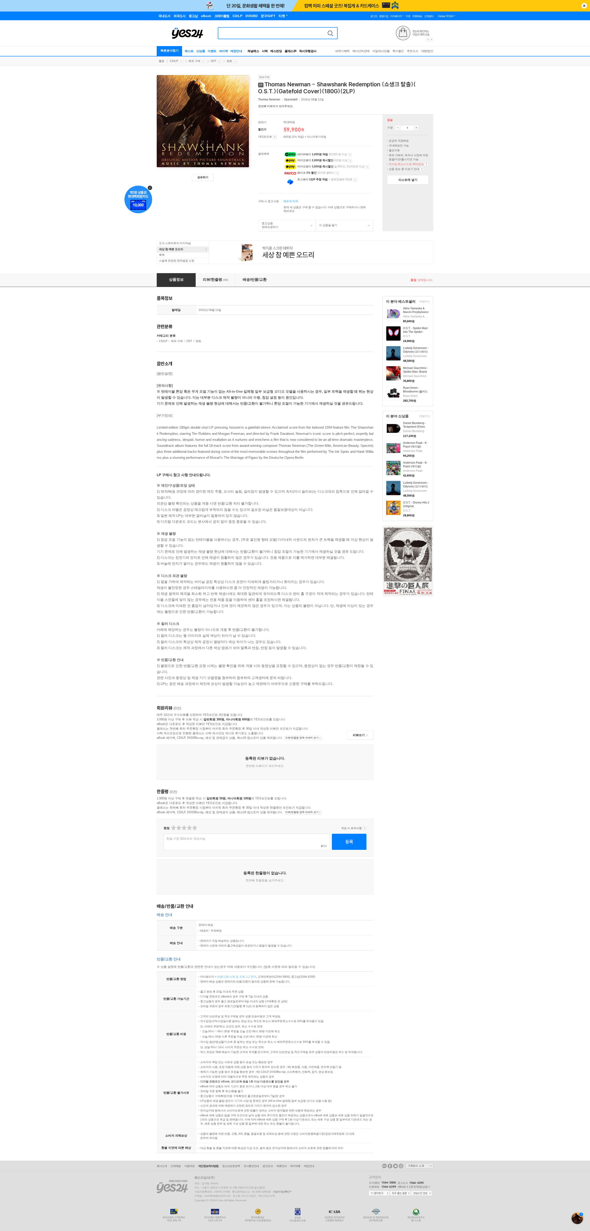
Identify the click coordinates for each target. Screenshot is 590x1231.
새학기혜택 (342, 51)
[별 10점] (194, 828)
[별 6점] (184, 828)
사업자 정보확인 (281, 1191)
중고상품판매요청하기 (268, 225)
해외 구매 (194, 61)
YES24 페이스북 (390, 1166)
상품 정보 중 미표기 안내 (422, 169)
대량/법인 (427, 51)
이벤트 (212, 51)
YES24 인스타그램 (401, 1166)
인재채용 (176, 1166)
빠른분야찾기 (170, 50)
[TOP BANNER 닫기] (584, 6)
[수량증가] (416, 128)
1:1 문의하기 (379, 1193)
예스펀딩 (276, 51)
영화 (229, 61)
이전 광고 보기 (428, 39)
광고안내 (268, 1166)
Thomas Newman (269, 99)
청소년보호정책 (231, 1166)
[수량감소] (397, 128)
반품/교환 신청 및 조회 (231, 976)
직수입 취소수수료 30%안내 (426, 164)
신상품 (200, 51)
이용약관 (189, 1166)
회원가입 (383, 16)
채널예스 (253, 51)
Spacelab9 (291, 99)
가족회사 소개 (419, 1166)
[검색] (330, 33)
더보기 (423, 302)
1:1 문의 (251, 976)
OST (213, 61)
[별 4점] (178, 828)
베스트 (189, 51)
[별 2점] (173, 828)
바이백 (223, 51)
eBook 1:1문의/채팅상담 (413, 1186)
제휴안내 (281, 1166)
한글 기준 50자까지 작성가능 (185, 838)
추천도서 (412, 51)
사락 (265, 51)
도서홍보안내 (251, 1166)
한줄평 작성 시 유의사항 (364, 828)
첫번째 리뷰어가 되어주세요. (275, 106)
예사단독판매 (361, 51)
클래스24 (290, 51)
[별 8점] (189, 828)
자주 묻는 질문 (400, 1193)
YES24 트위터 (395, 1166)
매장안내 (236, 51)
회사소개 (162, 1166)
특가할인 (398, 51)
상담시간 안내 (421, 1193)
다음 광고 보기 (432, 39)
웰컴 (161, 61)
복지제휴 (295, 1166)
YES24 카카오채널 (384, 1166)
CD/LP (174, 61)
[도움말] (275, 137)
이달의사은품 (381, 51)
